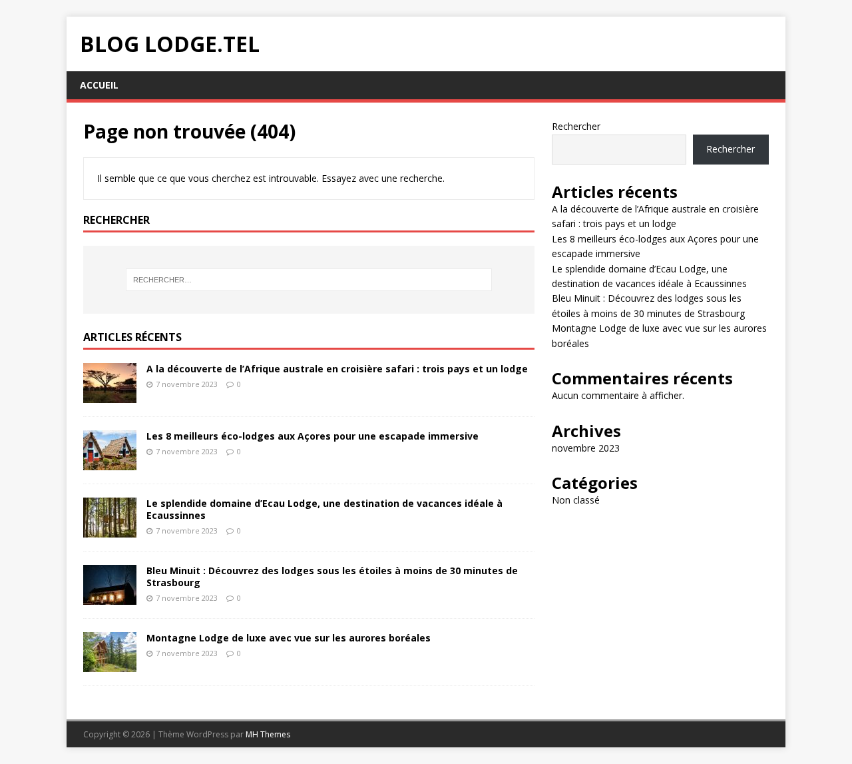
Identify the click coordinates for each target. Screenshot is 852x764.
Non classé (576, 500)
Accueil (99, 85)
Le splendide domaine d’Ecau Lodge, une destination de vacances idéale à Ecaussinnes (324, 509)
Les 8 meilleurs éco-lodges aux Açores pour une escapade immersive (312, 436)
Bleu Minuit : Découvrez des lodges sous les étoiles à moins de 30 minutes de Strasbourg (332, 576)
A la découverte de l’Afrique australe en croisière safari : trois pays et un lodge (337, 368)
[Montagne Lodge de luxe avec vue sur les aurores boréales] (109, 663)
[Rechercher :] (309, 279)
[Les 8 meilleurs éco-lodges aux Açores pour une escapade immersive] (109, 462)
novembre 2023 (586, 448)
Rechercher (576, 126)
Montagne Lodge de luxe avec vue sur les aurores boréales (288, 637)
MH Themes (268, 734)
